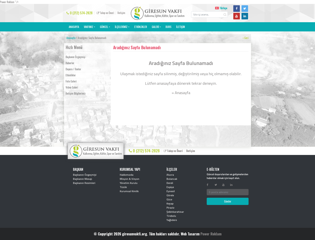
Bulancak (172, 179)
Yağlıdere (172, 220)
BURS (168, 27)
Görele (170, 195)
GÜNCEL (104, 27)
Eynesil (171, 191)
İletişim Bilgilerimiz (76, 93)
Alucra (170, 175)
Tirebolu (171, 216)
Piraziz (170, 208)
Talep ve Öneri (106, 13)
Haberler (70, 63)
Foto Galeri (71, 81)
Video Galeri (72, 87)
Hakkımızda (126, 175)
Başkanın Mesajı (82, 179)
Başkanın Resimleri (84, 183)
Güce (169, 199)
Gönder (227, 201)
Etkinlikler (71, 75)
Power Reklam (210, 233)
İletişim (121, 13)
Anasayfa (70, 38)
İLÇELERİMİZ (121, 27)
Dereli (170, 183)
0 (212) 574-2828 (81, 12)
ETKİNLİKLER (140, 27)
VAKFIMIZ (88, 27)
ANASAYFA (74, 27)
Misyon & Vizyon (129, 179)
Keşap (170, 203)
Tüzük (123, 187)
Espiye (170, 187)
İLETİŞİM (180, 27)
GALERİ (155, 27)
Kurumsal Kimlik (129, 191)
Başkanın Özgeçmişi (75, 57)
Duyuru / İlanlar (73, 69)
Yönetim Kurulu (128, 183)
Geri (246, 38)
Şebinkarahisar (175, 212)
